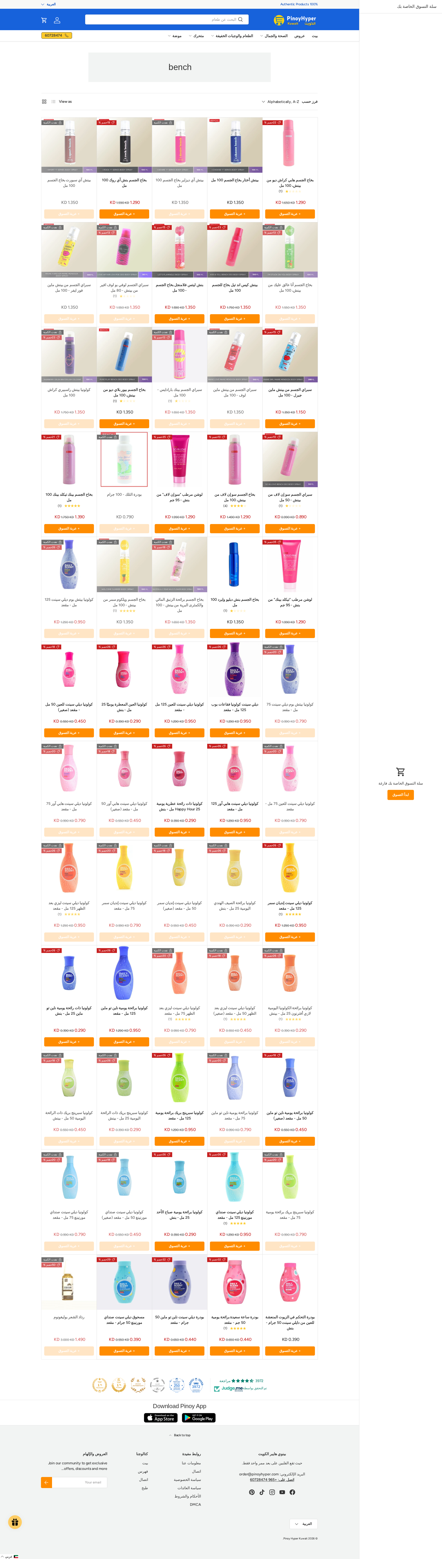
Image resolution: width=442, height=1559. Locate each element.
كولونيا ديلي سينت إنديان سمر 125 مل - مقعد (290, 906)
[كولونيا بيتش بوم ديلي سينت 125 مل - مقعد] (69, 564)
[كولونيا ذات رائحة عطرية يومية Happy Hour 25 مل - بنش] (179, 768)
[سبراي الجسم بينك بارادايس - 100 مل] (179, 354)
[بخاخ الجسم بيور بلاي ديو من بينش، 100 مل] (124, 354)
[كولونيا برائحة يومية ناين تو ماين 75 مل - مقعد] (234, 1077)
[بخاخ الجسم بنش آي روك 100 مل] (124, 145)
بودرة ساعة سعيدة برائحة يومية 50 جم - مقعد (234, 1320)
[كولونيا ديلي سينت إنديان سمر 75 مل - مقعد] (124, 868)
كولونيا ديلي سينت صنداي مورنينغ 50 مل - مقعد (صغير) (124, 1215)
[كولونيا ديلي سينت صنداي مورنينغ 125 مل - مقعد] (234, 1177)
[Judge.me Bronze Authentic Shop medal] (138, 1385)
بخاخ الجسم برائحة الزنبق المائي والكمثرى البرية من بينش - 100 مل (180, 605)
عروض (299, 36)
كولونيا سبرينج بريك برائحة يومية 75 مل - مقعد (290, 1215)
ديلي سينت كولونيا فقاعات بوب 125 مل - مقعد (234, 707)
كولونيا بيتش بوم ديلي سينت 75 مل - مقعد (290, 707)
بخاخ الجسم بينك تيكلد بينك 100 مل (69, 497)
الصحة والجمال (276, 36)
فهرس (143, 1471)
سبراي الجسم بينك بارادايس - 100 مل (179, 392)
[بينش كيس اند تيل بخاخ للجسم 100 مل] (234, 250)
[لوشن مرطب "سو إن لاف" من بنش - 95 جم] (179, 459)
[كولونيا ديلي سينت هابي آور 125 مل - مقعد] (234, 768)
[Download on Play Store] (198, 1417)
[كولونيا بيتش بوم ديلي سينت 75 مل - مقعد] (290, 669)
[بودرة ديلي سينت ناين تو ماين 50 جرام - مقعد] (179, 1282)
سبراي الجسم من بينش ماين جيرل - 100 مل (290, 392)
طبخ (145, 1488)
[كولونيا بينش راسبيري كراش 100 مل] (69, 354)
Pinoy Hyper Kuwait (295, 1538)
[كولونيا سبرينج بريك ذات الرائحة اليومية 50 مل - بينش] (69, 1077)
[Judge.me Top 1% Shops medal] (118, 1385)
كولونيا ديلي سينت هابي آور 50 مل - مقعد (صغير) (124, 806)
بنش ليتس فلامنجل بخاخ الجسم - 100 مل (179, 288)
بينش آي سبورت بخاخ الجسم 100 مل (69, 183)
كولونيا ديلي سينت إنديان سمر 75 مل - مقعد (124, 906)
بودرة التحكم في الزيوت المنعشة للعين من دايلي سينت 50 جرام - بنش (290, 1322)
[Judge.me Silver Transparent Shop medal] (157, 1385)
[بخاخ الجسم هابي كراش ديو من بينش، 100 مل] (290, 145)
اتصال (196, 1471)
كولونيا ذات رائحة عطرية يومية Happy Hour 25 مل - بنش (179, 806)
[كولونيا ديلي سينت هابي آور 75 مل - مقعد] (69, 768)
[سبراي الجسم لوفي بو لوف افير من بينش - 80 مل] (124, 250)
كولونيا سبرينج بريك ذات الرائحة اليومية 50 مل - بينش (69, 1115)
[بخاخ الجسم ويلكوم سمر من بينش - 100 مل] (124, 564)
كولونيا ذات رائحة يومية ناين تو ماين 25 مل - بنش (69, 1011)
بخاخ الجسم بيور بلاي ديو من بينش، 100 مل (124, 392)
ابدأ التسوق (401, 795)
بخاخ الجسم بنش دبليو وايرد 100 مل (235, 602)
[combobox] (167, 19)
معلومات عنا (191, 1463)
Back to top (181, 1435)
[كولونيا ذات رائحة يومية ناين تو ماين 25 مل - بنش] (69, 973)
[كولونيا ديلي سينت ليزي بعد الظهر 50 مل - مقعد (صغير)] (234, 973)
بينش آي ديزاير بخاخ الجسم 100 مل (179, 183)
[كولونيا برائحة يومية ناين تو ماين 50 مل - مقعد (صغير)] (290, 1077)
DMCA (195, 1504)
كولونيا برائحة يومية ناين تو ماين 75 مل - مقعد (234, 1115)
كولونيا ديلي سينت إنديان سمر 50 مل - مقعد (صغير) (179, 906)
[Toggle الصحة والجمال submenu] (261, 35)
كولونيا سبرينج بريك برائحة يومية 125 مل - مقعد (179, 1115)
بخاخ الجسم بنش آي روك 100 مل (124, 183)
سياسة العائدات (189, 1488)
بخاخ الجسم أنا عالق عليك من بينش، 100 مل (290, 288)
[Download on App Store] (160, 1417)
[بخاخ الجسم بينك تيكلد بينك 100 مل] (69, 459)
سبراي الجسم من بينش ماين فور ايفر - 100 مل (69, 288)
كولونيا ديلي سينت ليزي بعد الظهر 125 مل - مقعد (69, 906)
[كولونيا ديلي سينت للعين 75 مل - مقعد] (290, 768)
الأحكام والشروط (187, 1496)
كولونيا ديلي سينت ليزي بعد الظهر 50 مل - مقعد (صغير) (234, 1011)
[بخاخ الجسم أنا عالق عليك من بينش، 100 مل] (290, 250)
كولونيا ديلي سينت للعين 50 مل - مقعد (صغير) (69, 707)
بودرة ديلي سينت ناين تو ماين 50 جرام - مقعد (179, 1320)
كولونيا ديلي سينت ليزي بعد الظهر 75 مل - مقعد (179, 1011)
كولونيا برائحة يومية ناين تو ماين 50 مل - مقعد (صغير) (290, 1115)
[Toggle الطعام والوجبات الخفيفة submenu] (212, 35)
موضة (177, 36)
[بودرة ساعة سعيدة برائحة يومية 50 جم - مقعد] (234, 1282)
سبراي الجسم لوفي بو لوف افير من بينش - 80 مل (124, 288)
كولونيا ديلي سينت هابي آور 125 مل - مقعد (234, 806)
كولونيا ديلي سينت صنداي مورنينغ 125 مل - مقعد (235, 1215)
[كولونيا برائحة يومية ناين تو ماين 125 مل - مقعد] (124, 973)
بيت (315, 36)
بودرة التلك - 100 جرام (124, 494)
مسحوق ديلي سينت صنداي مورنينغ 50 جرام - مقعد (124, 1320)
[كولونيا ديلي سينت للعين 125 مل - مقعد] (179, 669)
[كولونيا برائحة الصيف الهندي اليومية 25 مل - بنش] (234, 868)
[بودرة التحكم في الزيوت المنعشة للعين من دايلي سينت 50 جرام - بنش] (290, 1282)
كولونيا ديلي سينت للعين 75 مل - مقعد (290, 806)
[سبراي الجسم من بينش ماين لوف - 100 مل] (234, 354)
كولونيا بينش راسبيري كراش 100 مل (69, 392)
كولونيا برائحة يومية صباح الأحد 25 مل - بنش (179, 1215)
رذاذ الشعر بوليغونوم (69, 1317)
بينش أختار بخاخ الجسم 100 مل (235, 180)
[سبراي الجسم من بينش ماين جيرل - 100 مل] (290, 354)
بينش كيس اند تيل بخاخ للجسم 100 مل (234, 288)
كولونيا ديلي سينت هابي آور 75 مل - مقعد (69, 806)
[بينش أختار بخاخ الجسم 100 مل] (234, 145)
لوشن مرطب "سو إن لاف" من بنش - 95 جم (180, 497)
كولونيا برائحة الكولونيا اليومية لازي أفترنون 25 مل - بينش (290, 1011)
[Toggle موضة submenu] (169, 35)
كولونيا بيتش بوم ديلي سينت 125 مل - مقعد (69, 602)
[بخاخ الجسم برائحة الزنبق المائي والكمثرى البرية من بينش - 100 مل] (179, 564)
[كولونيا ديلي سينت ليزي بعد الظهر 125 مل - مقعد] (69, 868)
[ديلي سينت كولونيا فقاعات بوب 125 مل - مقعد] (234, 669)
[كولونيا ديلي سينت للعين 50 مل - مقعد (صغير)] (69, 669)
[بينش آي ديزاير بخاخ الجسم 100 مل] (179, 145)
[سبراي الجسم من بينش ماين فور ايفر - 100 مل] (69, 250)
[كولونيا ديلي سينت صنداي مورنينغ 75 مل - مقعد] (69, 1177)
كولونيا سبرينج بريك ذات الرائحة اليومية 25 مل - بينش (124, 1115)
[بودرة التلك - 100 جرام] (124, 459)
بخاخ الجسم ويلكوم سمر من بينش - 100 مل (124, 602)
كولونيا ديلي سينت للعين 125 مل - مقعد (179, 707)
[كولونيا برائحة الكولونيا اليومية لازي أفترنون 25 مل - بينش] (290, 973)
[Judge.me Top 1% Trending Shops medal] (99, 1385)
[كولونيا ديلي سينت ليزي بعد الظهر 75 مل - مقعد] (179, 973)
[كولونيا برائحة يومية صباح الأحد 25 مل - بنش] (179, 1177)
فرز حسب (310, 101)
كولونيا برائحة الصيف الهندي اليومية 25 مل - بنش (235, 906)
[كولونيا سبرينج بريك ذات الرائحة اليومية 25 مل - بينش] (124, 1077)
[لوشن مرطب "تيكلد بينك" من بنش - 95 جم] (290, 564)
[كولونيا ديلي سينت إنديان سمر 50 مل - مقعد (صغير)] (179, 868)
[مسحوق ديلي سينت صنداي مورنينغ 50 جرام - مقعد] (124, 1282)
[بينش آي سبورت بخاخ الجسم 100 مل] (69, 145)
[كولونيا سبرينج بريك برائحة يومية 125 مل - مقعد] (179, 1077)
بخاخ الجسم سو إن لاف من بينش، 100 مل (235, 497)
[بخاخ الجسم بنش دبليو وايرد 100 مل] (234, 564)
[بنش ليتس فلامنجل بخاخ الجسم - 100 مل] (179, 250)
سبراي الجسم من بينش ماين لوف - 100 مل (234, 392)
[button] (44, 20)
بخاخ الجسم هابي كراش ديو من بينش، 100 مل (290, 183)
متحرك (198, 36)
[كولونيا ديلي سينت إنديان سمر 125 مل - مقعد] (290, 868)
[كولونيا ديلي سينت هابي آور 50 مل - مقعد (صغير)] (124, 768)
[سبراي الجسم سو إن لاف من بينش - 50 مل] (290, 459)
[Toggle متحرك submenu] (190, 35)
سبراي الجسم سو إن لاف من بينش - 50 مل (290, 497)
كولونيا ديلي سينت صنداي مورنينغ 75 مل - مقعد (69, 1215)
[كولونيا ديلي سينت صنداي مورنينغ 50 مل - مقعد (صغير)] (124, 1177)
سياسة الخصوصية (187, 1479)
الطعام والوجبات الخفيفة (234, 36)
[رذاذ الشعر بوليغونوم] (69, 1282)
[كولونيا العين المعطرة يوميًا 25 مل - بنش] (124, 669)
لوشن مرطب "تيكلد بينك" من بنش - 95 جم (290, 602)
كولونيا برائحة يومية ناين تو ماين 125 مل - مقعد (124, 1011)
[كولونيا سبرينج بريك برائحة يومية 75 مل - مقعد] (290, 1177)
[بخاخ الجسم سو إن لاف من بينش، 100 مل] (234, 459)
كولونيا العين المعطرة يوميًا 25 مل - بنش (124, 707)
